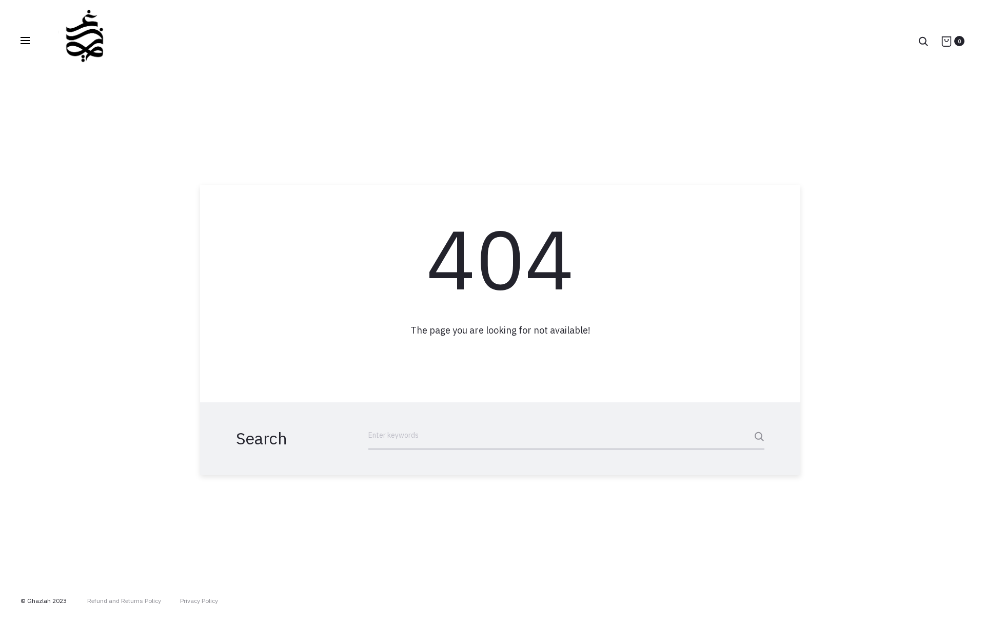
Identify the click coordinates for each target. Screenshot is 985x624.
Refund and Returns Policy (124, 601)
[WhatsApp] (961, 600)
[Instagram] (916, 600)
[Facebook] (939, 600)
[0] (946, 41)
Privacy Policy (199, 601)
